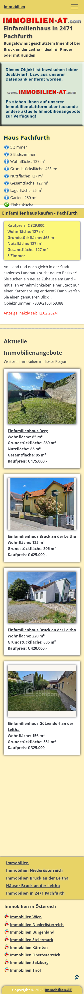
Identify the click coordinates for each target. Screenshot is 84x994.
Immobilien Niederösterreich (34, 870)
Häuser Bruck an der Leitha (33, 885)
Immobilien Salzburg (29, 962)
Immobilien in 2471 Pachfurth (35, 893)
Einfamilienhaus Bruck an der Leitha (42, 536)
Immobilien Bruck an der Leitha (37, 878)
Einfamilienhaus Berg (28, 430)
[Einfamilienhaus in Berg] (42, 424)
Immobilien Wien (26, 916)
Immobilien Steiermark (31, 939)
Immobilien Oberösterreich (35, 955)
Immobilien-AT (58, 989)
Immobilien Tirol (25, 970)
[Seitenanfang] (77, 978)
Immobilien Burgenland (32, 932)
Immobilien (14, 6)
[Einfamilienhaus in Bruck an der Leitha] (42, 530)
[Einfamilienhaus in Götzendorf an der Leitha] (42, 717)
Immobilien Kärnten (29, 947)
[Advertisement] (42, 803)
